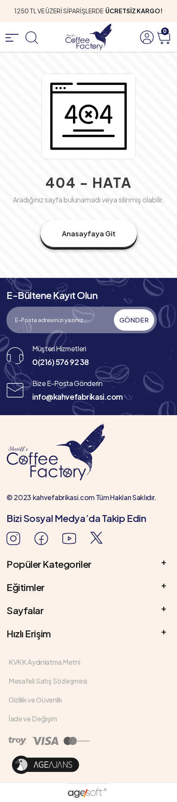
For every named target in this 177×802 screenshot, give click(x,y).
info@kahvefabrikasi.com (77, 396)
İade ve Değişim (33, 718)
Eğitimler (25, 587)
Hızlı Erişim (28, 633)
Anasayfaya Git (89, 233)
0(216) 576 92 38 (60, 362)
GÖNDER (134, 320)
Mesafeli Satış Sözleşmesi (48, 680)
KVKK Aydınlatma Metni (44, 661)
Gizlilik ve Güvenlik (35, 699)
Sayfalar (24, 610)
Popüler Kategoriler (49, 564)
